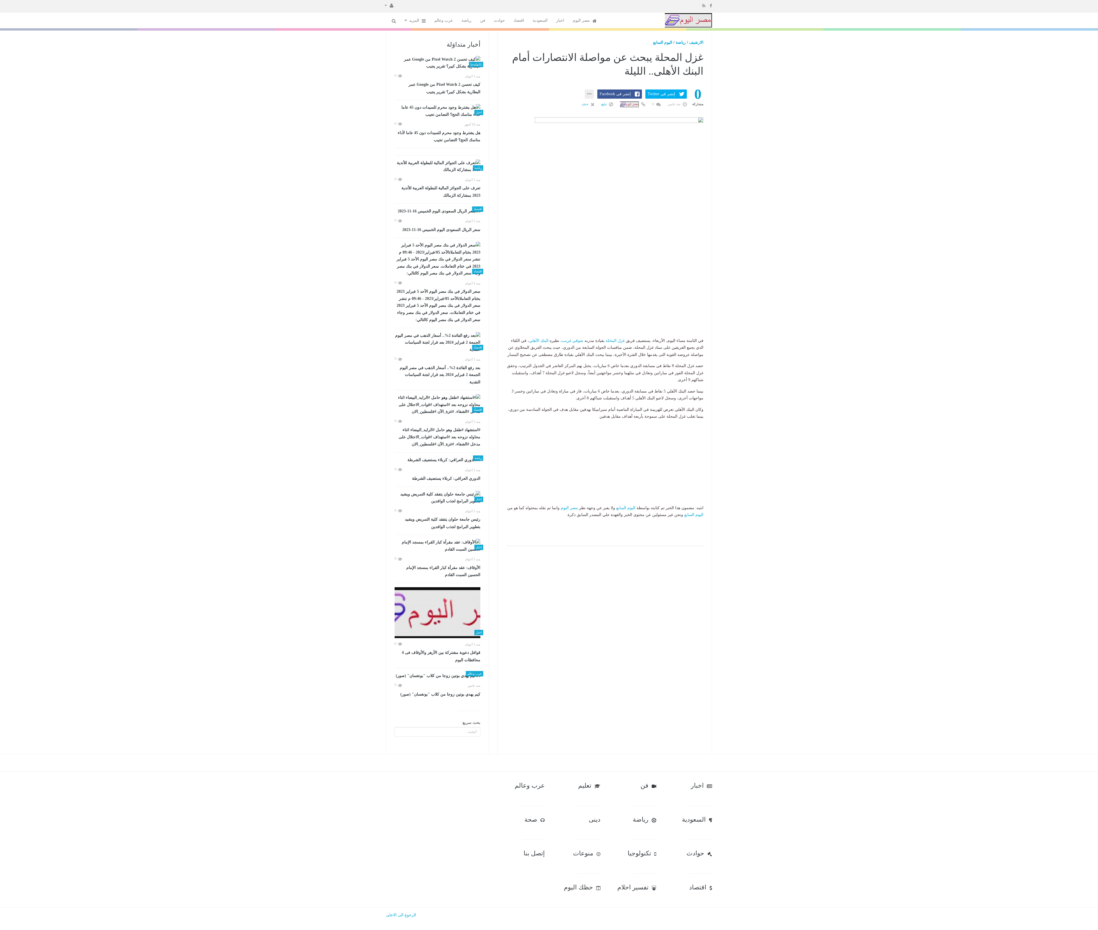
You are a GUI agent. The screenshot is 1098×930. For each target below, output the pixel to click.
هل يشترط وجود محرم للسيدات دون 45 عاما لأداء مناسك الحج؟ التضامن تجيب (439, 136)
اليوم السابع (662, 42)
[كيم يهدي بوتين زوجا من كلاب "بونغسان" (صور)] (437, 675)
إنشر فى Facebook (615, 94)
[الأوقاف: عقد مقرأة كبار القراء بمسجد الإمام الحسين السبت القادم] (437, 546)
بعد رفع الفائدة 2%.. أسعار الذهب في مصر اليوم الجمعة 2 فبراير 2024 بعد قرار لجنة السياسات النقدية (440, 375)
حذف (585, 104)
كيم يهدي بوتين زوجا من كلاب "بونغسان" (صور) (440, 694)
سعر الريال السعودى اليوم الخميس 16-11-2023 (441, 230)
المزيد (414, 20)
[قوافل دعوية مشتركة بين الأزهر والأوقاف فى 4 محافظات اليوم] (437, 612)
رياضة (467, 20)
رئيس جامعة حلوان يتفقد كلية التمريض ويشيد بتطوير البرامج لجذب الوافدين (442, 523)
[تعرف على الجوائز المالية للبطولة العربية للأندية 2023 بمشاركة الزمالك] (437, 167)
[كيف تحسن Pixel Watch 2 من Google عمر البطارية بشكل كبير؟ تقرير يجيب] (437, 63)
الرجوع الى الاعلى (401, 915)
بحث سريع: (471, 722)
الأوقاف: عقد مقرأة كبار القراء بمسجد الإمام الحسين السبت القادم (443, 571)
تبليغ (604, 104)
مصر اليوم (582, 20)
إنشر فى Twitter (661, 94)
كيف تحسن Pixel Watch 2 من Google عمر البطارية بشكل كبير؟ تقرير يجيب (444, 88)
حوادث (499, 20)
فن (482, 20)
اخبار (560, 20)
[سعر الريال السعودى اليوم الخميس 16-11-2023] (437, 211)
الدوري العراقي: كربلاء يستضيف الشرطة (446, 478)
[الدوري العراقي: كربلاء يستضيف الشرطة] (437, 460)
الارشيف (696, 42)
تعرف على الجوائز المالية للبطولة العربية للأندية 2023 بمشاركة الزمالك (440, 192)
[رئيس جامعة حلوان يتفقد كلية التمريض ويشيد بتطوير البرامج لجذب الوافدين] (437, 498)
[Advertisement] (604, 302)
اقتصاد (519, 20)
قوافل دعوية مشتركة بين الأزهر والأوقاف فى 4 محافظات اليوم (441, 656)
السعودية (540, 20)
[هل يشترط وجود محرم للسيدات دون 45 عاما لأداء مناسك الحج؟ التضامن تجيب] (437, 111)
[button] (389, 5)
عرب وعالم (443, 20)
